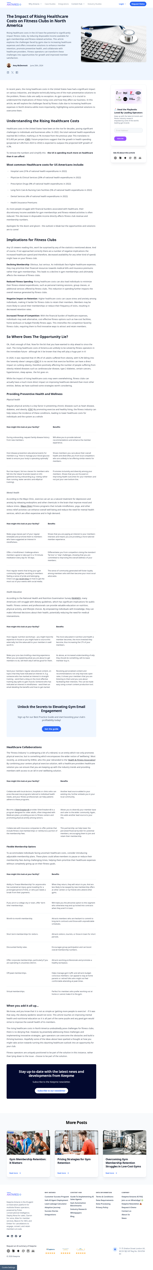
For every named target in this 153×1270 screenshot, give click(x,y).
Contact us (126, 1211)
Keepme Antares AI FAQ (132, 1196)
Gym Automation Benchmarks (78, 1204)
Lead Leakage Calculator (56, 1204)
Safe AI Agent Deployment (56, 1200)
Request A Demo (129, 1207)
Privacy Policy (102, 1207)
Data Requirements (104, 1200)
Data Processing (103, 1204)
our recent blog (22, 579)
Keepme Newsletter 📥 (132, 1204)
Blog (72, 1216)
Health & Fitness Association (81, 760)
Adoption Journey (52, 1207)
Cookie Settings (8, 1267)
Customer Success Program (57, 1196)
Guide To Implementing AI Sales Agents (82, 1198)
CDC (37, 361)
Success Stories (51, 1211)
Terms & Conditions (104, 1196)
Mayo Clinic (26, 506)
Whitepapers (76, 1213)
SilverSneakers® (22, 809)
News (124, 1218)
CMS (28, 139)
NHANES (76, 598)
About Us (126, 1214)
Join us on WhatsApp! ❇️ (132, 1200)
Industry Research (78, 1209)
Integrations (50, 1214)
